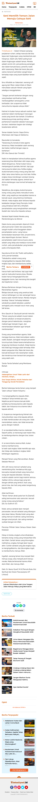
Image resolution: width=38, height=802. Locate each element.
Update (26, 267)
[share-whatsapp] (20, 605)
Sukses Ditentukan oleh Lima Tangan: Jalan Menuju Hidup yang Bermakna (18, 585)
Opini (4, 702)
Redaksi (7, 792)
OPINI (29, 7)
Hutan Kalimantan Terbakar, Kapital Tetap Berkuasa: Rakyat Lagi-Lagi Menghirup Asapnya (14, 732)
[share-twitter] (17, 605)
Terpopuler (13, 7)
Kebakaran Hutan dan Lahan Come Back (13, 722)
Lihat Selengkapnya (18, 770)
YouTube (28, 790)
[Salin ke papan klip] (23, 605)
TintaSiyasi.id (7, 51)
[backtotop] (19, 778)
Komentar (20, 610)
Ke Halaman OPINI (19, 707)
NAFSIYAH (7, 593)
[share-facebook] (14, 605)
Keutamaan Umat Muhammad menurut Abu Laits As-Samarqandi (13, 751)
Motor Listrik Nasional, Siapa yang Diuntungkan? (13, 742)
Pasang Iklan (15, 792)
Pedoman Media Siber (26, 792)
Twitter (23, 790)
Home (4, 7)
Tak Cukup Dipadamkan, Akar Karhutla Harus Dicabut (12, 761)
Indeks (21, 7)
